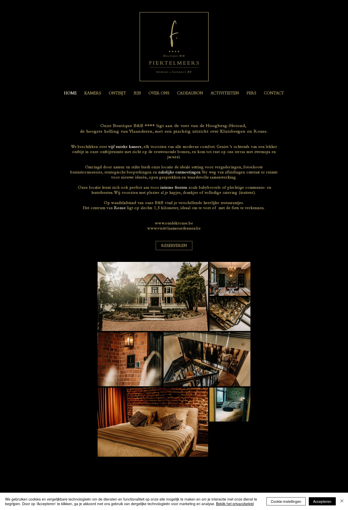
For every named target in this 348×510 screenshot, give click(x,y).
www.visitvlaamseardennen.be (174, 228)
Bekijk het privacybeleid (235, 503)
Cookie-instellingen (286, 501)
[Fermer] (342, 501)
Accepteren (322, 501)
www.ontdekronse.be (174, 223)
